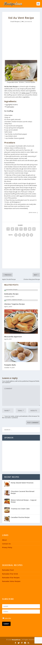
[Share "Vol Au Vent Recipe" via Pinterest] (21, 229)
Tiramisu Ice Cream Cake (20, 509)
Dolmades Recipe (11, 294)
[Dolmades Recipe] (21, 290)
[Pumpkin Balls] (21, 352)
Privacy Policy (7, 547)
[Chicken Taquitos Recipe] (21, 300)
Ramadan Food (8, 570)
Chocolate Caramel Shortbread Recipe (22, 492)
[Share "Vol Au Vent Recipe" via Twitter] (12, 229)
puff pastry (10, 107)
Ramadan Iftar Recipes (10, 578)
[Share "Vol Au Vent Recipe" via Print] (34, 229)
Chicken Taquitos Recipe (14, 304)
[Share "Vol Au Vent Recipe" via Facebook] (8, 229)
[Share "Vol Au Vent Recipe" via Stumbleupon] (25, 229)
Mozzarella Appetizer (13, 337)
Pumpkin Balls (10, 365)
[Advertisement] (21, 42)
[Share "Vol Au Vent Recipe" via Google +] (17, 229)
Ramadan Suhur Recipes (11, 581)
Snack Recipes (15, 21)
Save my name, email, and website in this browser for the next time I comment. (21, 417)
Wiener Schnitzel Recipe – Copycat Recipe (24, 501)
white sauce (26, 93)
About (4, 540)
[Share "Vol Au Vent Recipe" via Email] (29, 229)
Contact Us (6, 544)
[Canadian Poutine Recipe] (7, 518)
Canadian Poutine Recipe (20, 517)
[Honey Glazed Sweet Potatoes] (7, 484)
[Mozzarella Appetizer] (21, 321)
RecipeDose (16, 640)
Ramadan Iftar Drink (10, 574)
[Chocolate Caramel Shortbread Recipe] (7, 492)
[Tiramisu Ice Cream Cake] (7, 510)
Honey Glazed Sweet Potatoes (22, 483)
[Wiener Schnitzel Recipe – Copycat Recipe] (7, 501)
